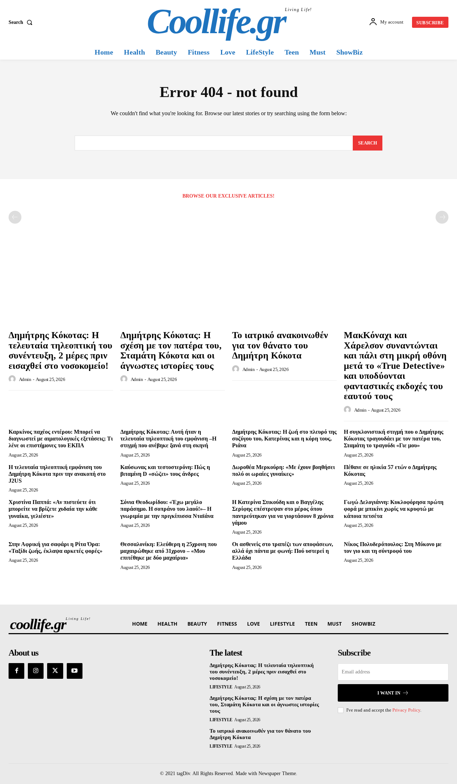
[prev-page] (15, 217)
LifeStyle (221, 686)
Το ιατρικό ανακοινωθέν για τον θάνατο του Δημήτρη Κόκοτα (280, 345)
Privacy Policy (406, 710)
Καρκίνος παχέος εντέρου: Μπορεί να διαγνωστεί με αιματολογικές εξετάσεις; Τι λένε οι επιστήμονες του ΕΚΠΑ (61, 438)
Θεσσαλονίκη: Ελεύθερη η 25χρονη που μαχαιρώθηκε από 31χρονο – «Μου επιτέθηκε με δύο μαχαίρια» (168, 551)
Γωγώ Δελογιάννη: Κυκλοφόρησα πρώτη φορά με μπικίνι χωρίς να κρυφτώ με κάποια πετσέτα (393, 509)
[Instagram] (36, 671)
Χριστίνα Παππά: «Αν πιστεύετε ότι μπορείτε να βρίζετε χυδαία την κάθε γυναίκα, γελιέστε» (53, 509)
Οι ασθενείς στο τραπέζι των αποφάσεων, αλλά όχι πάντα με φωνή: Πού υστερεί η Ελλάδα (282, 551)
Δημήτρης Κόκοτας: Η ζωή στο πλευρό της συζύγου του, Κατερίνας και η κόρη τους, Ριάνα (284, 438)
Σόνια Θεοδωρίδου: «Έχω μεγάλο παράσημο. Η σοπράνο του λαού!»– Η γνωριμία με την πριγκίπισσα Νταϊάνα (167, 509)
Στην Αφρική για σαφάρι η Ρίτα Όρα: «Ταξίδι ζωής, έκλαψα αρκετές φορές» (55, 547)
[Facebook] (16, 671)
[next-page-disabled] (442, 217)
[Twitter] (55, 671)
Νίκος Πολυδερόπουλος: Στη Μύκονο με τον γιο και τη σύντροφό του (393, 547)
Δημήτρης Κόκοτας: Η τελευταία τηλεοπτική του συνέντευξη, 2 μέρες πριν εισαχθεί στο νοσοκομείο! (60, 350)
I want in (388, 693)
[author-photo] (13, 379)
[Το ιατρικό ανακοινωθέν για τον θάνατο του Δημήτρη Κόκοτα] (284, 286)
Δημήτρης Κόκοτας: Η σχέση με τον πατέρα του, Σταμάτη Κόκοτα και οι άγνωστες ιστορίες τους (171, 350)
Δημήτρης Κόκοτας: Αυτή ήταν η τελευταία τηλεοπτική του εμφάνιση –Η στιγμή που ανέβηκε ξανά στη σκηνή (168, 438)
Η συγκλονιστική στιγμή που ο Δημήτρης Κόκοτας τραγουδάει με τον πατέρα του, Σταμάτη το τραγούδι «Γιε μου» (393, 438)
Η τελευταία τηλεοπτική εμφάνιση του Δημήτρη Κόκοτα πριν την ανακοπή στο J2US (57, 474)
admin (25, 379)
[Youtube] (74, 671)
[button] (22, 22)
